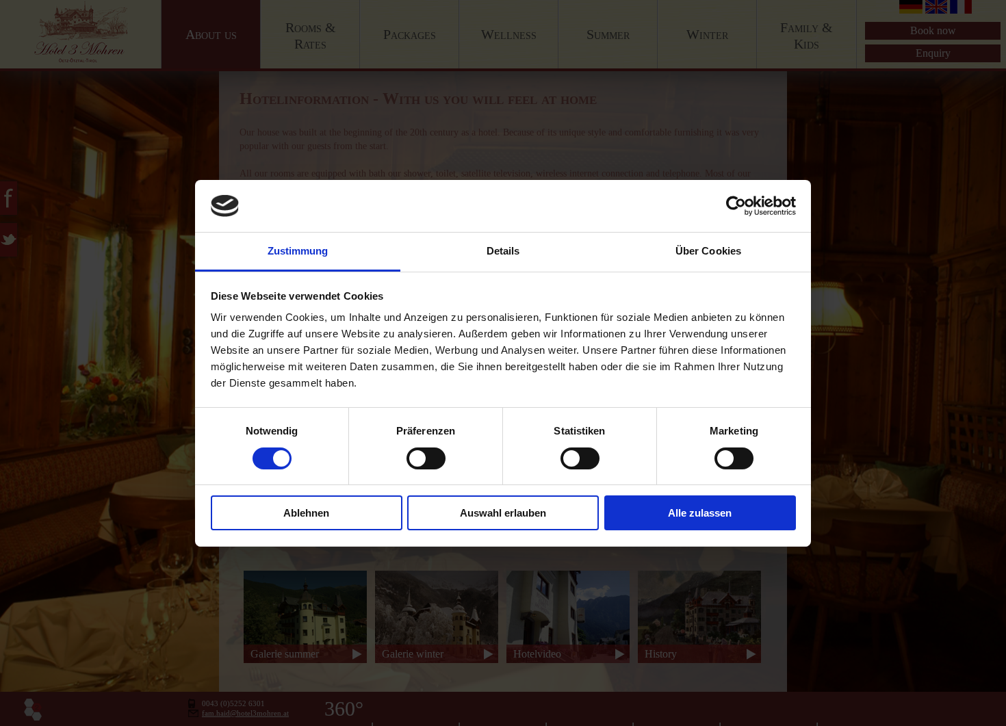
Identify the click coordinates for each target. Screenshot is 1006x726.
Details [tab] (503, 251)
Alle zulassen (700, 513)
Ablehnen (306, 513)
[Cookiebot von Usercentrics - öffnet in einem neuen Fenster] (736, 206)
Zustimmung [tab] (298, 251)
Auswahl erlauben (503, 513)
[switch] (426, 458)
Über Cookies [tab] (708, 251)
